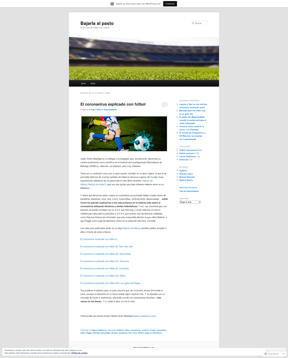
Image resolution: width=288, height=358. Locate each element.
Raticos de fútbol (130, 228)
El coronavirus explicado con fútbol (113, 104)
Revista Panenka (187, 176)
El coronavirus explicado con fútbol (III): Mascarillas (105, 253)
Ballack (120, 330)
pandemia (123, 332)
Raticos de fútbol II (97, 184)
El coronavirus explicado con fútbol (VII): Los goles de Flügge (110, 283)
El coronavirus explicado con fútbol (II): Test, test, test (106, 246)
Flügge (89, 332)
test (130, 332)
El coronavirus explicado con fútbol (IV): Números (104, 261)
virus (135, 332)
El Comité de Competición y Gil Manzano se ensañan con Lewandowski (192, 135)
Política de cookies (80, 353)
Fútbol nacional (186, 153)
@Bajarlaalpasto (188, 188)
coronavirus (135, 330)
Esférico (183, 170)
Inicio (83, 83)
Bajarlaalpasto (110, 109)
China (127, 330)
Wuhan (141, 332)
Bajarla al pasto (97, 23)
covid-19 (145, 330)
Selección (184, 159)
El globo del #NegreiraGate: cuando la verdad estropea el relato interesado (192, 120)
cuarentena (161, 330)
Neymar (114, 332)
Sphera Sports (186, 180)
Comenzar (170, 4)
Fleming (96, 332)
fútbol (82, 332)
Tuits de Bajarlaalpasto (189, 191)
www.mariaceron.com (144, 315)
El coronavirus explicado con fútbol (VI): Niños (103, 275)
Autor (93, 83)
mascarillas (105, 332)
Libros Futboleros (99, 330)
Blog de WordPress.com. (144, 347)
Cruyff (152, 330)
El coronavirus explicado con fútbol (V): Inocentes (104, 268)
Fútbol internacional (188, 150)
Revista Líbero (186, 173)
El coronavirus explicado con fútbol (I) (98, 239)
